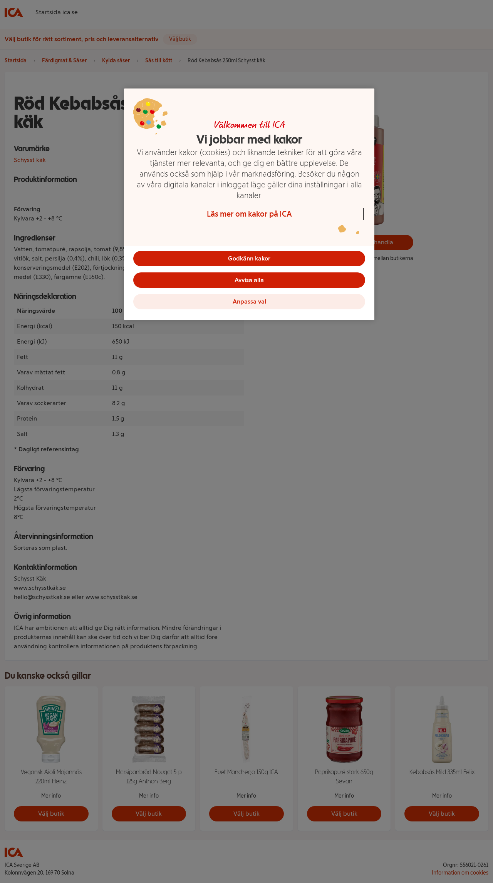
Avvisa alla (249, 280)
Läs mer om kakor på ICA (249, 214)
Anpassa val (249, 301)
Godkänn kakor (249, 258)
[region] (249, 204)
